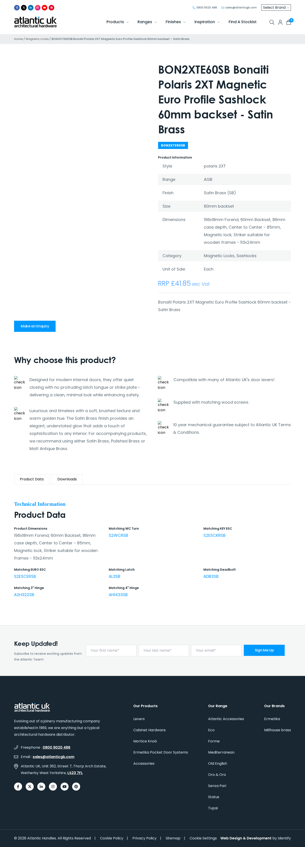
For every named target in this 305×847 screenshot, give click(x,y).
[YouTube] (44, 7)
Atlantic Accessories (226, 718)
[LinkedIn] (30, 7)
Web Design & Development (246, 838)
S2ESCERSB (25, 576)
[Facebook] (17, 7)
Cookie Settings (203, 838)
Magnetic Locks (37, 39)
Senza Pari (217, 785)
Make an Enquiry (35, 326)
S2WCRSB (118, 535)
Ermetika (272, 718)
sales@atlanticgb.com (53, 756)
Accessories (144, 763)
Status (213, 796)
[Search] (271, 22)
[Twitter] (24, 7)
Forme (214, 741)
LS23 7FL (75, 772)
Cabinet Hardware (149, 730)
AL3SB (114, 576)
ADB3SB (211, 576)
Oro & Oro (217, 774)
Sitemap (173, 838)
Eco (211, 730)
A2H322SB (24, 594)
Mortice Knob (145, 741)
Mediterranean (221, 752)
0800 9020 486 (56, 747)
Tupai (213, 808)
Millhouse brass (277, 730)
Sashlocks (246, 255)
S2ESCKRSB (214, 535)
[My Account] (280, 22)
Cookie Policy (111, 838)
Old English (217, 763)
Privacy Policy (144, 838)
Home (18, 39)
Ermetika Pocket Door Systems (160, 752)
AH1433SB (118, 594)
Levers (139, 718)
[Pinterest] (51, 7)
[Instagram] (37, 7)
